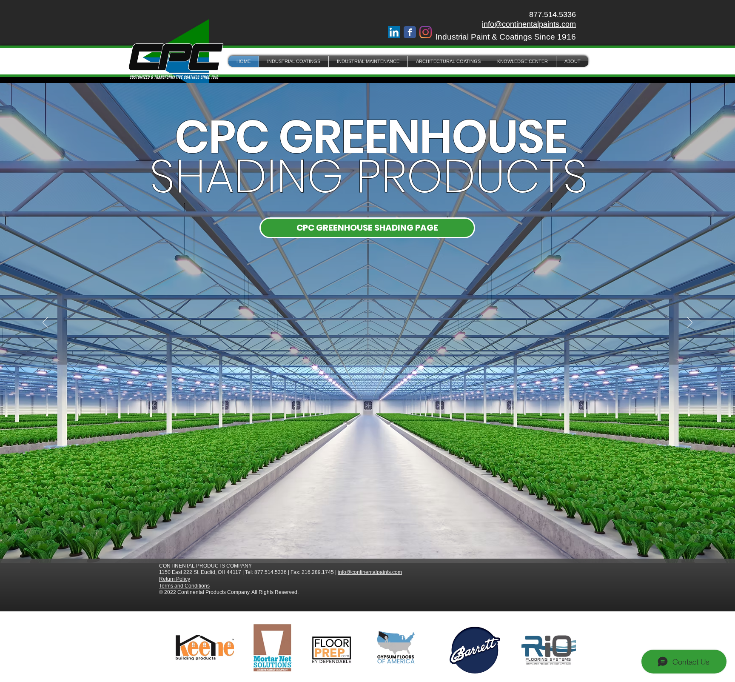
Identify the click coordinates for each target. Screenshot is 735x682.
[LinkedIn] (394, 32)
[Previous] (45, 323)
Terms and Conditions (184, 586)
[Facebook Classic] (410, 32)
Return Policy (174, 579)
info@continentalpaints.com (529, 24)
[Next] (689, 323)
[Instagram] (425, 32)
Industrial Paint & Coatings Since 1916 (506, 36)
